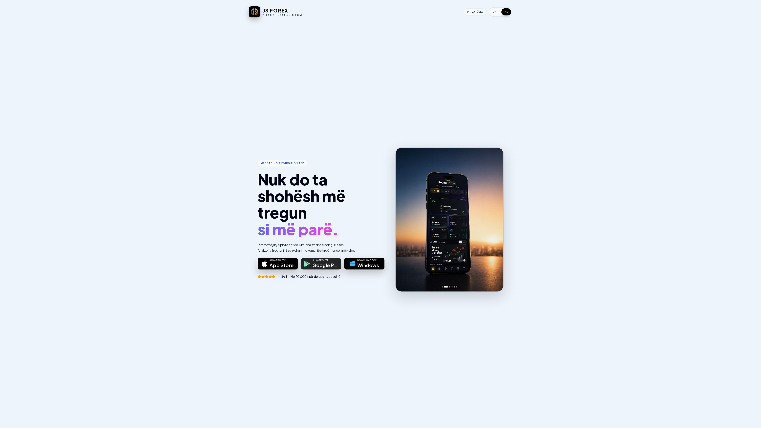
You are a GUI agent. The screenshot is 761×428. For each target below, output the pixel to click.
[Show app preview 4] (452, 287)
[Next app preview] (497, 220)
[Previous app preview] (402, 220)
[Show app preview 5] (454, 287)
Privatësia (475, 11)
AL (506, 11)
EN (495, 11)
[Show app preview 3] (449, 287)
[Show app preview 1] (442, 287)
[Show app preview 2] (446, 287)
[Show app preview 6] (456, 287)
